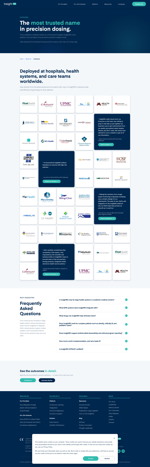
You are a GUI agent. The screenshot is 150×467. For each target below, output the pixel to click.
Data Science (53, 422)
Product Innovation (85, 425)
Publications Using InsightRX (88, 411)
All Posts (82, 422)
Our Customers (114, 410)
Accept (90, 458)
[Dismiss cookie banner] (114, 438)
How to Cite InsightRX (86, 414)
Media (111, 416)
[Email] (123, 451)
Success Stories (84, 405)
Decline (107, 458)
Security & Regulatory (56, 411)
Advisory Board (114, 407)
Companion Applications (28, 425)
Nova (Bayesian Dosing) (28, 405)
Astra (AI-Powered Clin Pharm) (30, 422)
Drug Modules (24, 411)
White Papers (83, 408)
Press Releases (114, 413)
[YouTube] (119, 451)
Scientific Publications (56, 425)
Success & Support (55, 414)
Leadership (112, 404)
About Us (28, 59)
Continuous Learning (56, 405)
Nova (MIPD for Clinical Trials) (30, 419)
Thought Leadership (85, 428)
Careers (111, 419)
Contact (111, 422)
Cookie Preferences (124, 462)
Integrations (53, 408)
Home (22, 59)
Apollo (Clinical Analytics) (28, 408)
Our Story (112, 402)
